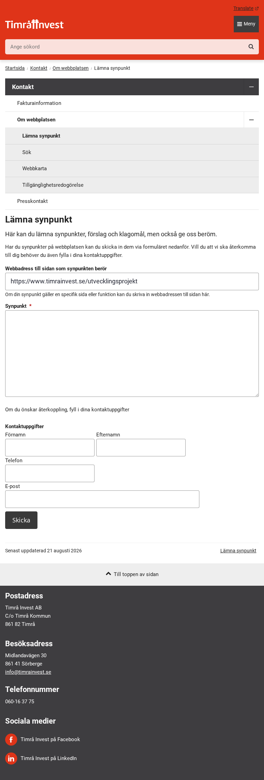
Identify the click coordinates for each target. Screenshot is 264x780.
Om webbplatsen (71, 68)
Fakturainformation (39, 103)
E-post (12, 486)
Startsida (15, 68)
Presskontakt (32, 201)
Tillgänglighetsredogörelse (53, 185)
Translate (246, 8)
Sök (26, 152)
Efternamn (108, 435)
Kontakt (38, 68)
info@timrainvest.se (28, 672)
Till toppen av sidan (136, 574)
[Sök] (251, 46)
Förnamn (15, 435)
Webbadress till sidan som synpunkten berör (56, 269)
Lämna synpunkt (41, 136)
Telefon (13, 460)
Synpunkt (18, 306)
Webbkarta (34, 168)
